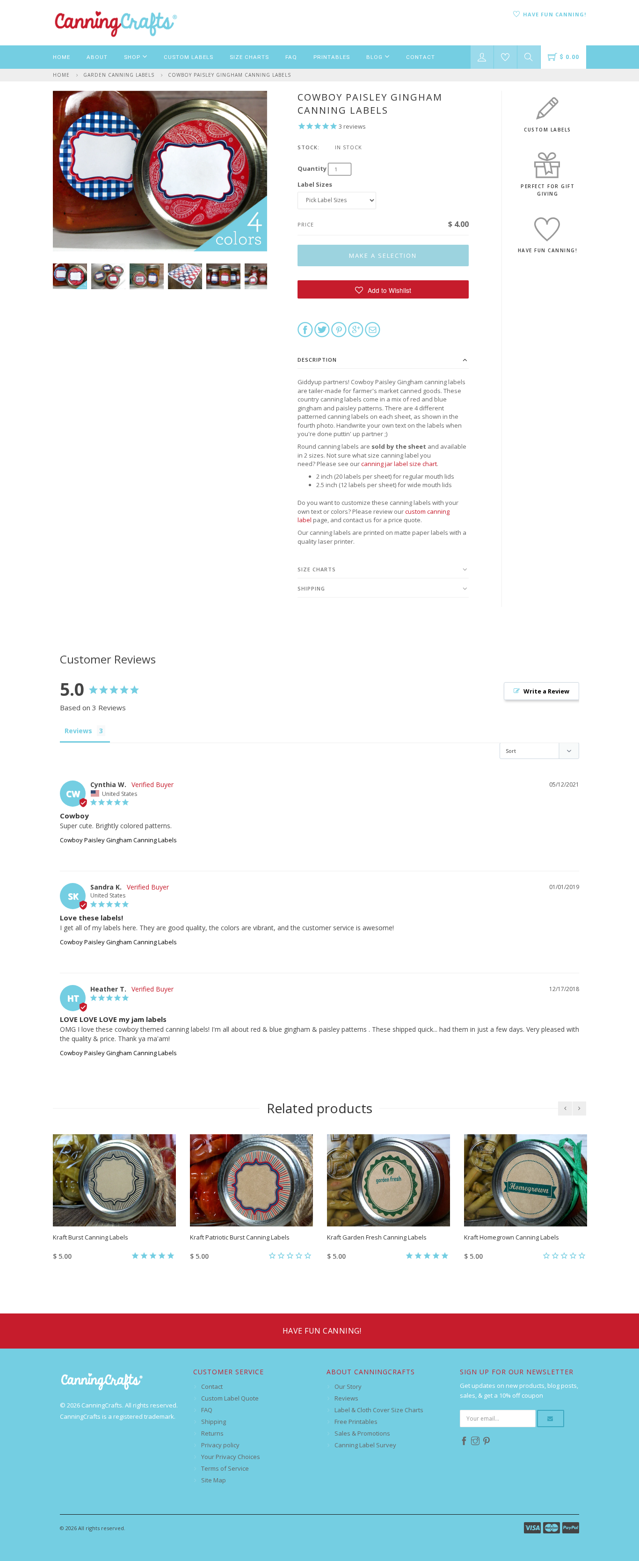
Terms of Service (225, 1468)
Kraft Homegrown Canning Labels (511, 1237)
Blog (375, 57)
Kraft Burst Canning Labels (90, 1237)
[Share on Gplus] (355, 329)
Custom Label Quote (230, 1398)
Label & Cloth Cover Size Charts (378, 1410)
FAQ (291, 57)
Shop (133, 57)
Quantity (312, 168)
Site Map (213, 1480)
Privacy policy (220, 1445)
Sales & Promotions (362, 1433)
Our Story (348, 1386)
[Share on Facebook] (305, 329)
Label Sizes (315, 184)
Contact (420, 57)
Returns (212, 1433)
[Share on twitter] (322, 329)
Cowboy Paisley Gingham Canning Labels (229, 75)
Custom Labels (188, 57)
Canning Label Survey (365, 1445)
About (97, 57)
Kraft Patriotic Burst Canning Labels (240, 1237)
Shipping (311, 588)
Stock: (309, 147)
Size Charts (249, 57)
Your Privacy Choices (230, 1456)
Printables (331, 57)
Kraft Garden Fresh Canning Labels (377, 1237)
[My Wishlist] (505, 57)
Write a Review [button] (546, 691)
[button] (383, 289)
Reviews (346, 1398)
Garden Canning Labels (118, 75)
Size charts (317, 569)
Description (317, 359)
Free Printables (356, 1421)
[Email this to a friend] (372, 329)
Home (61, 57)
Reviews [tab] (78, 730)
